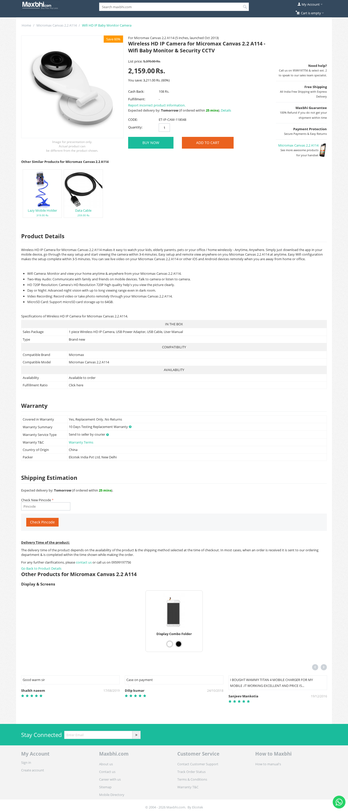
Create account (32, 770)
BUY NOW (150, 142)
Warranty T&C (187, 787)
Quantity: (135, 127)
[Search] (245, 7)
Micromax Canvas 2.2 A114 (56, 25)
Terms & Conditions (192, 779)
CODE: (133, 119)
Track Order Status (191, 771)
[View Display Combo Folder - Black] (178, 644)
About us (106, 764)
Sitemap (105, 787)
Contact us (107, 771)
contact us (84, 562)
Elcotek (197, 807)
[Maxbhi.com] (40, 5)
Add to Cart (207, 142)
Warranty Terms (81, 442)
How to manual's (268, 764)
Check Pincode (42, 522)
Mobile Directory (111, 794)
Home (26, 25)
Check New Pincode (36, 500)
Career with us (110, 779)
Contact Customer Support (197, 764)
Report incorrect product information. (156, 105)
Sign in (26, 762)
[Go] (136, 735)
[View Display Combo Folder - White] (169, 644)
